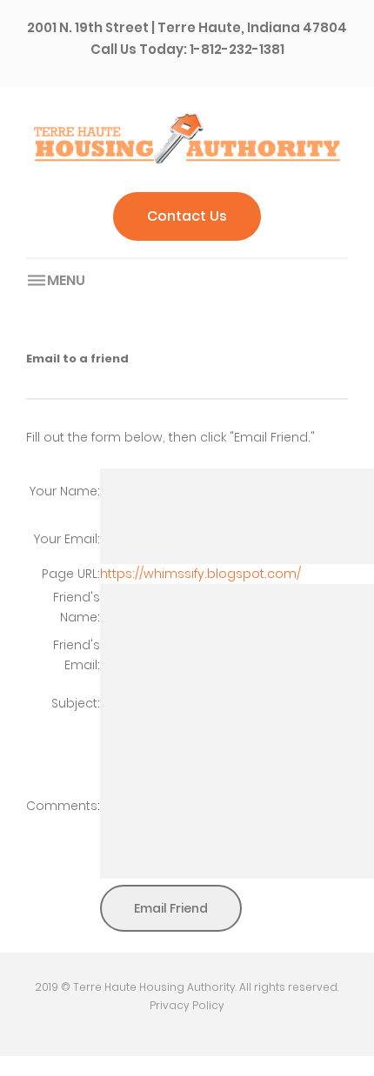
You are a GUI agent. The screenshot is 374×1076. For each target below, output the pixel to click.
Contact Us (187, 216)
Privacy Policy (187, 1005)
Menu (66, 280)
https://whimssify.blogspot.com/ (200, 573)
